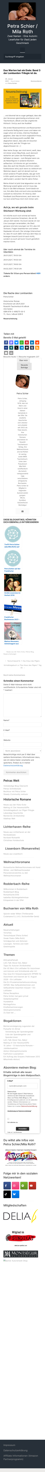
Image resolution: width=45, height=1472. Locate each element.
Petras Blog (30, 652)
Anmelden (22, 1129)
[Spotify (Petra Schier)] (24, 1185)
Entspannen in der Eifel (13, 900)
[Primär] (22, 50)
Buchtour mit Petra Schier (14, 791)
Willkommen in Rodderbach (15, 889)
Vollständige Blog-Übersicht (15, 786)
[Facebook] (7, 1185)
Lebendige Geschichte (13, 813)
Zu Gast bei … (9, 1012)
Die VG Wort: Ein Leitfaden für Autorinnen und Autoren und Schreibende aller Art (21, 969)
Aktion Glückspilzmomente (15, 1051)
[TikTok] (7, 1194)
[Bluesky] (15, 1194)
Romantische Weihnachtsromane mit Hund (21, 867)
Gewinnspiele (9, 946)
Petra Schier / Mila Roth (22, 28)
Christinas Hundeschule (13, 840)
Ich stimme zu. (13, 1122)
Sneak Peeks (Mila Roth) (14, 938)
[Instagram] (15, 1185)
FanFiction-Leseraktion (13, 1054)
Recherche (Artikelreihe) (14, 816)
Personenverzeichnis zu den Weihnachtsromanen (15, 874)
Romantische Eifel (11, 894)
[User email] (22, 511)
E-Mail (6, 730)
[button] (6, 342)
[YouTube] (32, 1185)
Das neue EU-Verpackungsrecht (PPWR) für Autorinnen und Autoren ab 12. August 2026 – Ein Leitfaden (22, 977)
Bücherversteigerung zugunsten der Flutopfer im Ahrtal (18, 1027)
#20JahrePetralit (10, 960)
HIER (38, 273)
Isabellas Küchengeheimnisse (15, 897)
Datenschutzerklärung (13, 765)
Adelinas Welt (9, 818)
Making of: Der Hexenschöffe (16, 807)
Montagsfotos (9, 1004)
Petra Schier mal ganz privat (15, 996)
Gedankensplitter (10, 999)
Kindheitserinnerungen (13, 1007)
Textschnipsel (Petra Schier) (15, 935)
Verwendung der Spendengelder (19, 1032)
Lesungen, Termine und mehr (15, 944)
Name (6, 720)
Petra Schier (12, 83)
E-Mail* (10, 1081)
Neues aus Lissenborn (12, 854)
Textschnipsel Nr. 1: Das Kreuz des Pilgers (23, 661)
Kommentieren (36, 81)
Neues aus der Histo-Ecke (15, 652)
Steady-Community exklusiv (15, 794)
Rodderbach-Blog (11, 892)
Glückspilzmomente (12, 1010)
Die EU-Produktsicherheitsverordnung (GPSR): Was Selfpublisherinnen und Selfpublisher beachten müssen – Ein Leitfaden (20, 986)
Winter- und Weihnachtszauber (16, 870)
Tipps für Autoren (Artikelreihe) (17, 965)
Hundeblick (8, 1001)
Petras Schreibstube (12, 788)
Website (6, 740)
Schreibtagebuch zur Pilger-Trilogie (18, 810)
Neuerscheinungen (9, 654)
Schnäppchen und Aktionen (15, 941)
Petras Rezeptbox (11, 993)
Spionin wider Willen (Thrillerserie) (18, 914)
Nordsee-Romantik (11, 837)
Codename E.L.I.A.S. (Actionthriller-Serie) (21, 916)
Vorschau (7, 933)
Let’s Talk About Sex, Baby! (15, 963)
